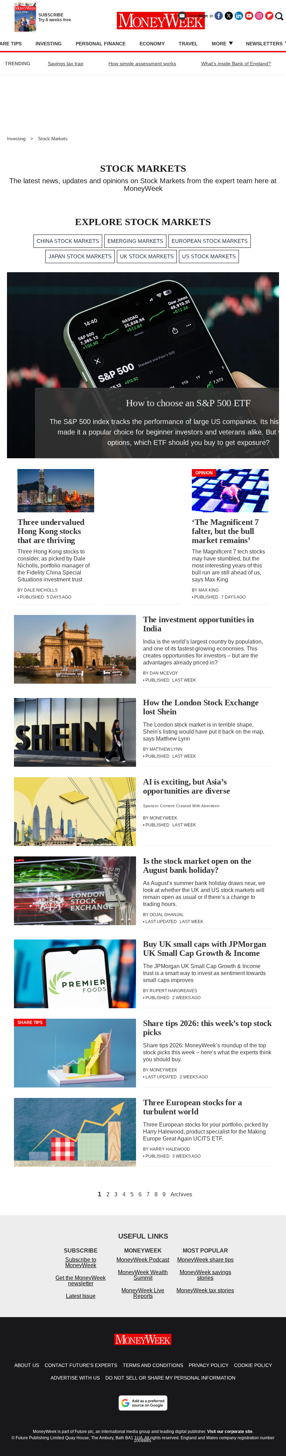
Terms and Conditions (153, 1365)
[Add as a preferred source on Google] (143, 1403)
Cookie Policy (253, 1365)
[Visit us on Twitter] (229, 16)
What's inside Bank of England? (236, 63)
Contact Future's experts (81, 1365)
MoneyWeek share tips (205, 1260)
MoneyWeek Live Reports (142, 1293)
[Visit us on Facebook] (218, 16)
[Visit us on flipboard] (269, 16)
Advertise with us (75, 1378)
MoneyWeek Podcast (142, 1260)
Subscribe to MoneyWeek (80, 1262)
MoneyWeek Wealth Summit (143, 1275)
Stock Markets (53, 138)
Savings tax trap (65, 63)
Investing (49, 43)
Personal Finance (101, 43)
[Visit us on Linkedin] (239, 16)
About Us (26, 1365)
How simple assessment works (142, 63)
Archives (181, 1194)
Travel (188, 43)
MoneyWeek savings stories (205, 1275)
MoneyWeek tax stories (205, 1290)
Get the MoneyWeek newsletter (80, 1280)
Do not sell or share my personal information (170, 1378)
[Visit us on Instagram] (259, 16)
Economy (152, 43)
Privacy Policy (208, 1365)
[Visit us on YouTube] (249, 16)
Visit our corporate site (230, 1431)
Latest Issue (81, 1296)
